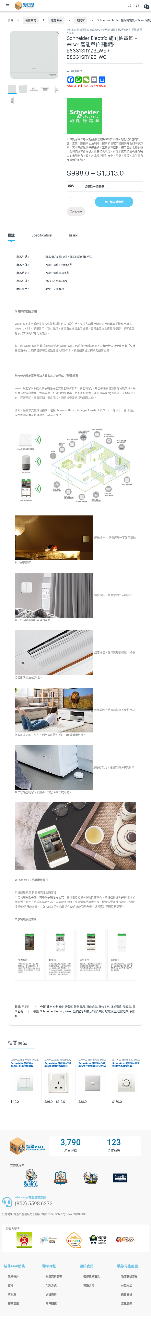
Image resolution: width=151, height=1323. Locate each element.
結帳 (10, 1285)
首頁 (10, 20)
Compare (76, 70)
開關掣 (80, 20)
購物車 (12, 1294)
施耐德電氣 (83, 29)
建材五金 (56, 20)
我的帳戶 (13, 1276)
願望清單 (13, 1303)
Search (129, 6)
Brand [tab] (73, 235)
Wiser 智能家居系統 (77, 1011)
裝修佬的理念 (91, 1276)
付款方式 (51, 1285)
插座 (56, 1059)
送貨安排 (51, 1294)
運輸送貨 (126, 29)
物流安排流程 (54, 1276)
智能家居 (94, 29)
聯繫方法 (88, 1285)
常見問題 (51, 1303)
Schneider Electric (51, 1011)
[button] (57, 32)
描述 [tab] (11, 235)
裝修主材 (30, 20)
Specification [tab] (41, 235)
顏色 (71, 185)
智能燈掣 (105, 29)
